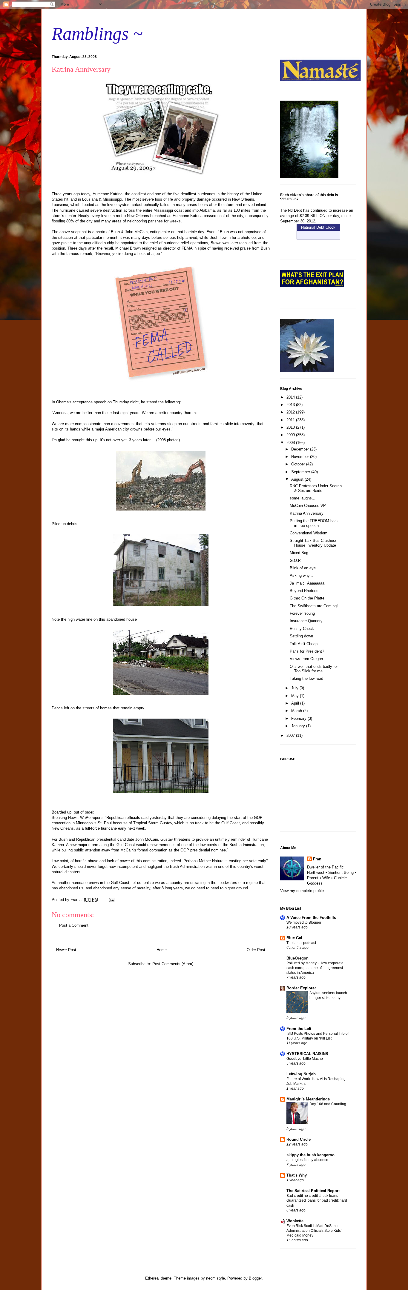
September (301, 472)
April (295, 703)
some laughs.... (303, 498)
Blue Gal (294, 938)
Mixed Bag (299, 553)
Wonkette (294, 1221)
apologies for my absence (307, 1160)
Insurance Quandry (306, 621)
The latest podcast (301, 943)
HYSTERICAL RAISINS (307, 1053)
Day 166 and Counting (327, 1104)
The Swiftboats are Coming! (314, 606)
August (298, 479)
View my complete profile (302, 890)
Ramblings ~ (97, 34)
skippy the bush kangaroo (310, 1155)
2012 (291, 412)
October (298, 464)
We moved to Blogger (303, 922)
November (300, 456)
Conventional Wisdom (308, 533)
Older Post (256, 950)
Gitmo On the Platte (307, 598)
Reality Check (302, 628)
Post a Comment (73, 925)
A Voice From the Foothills (311, 917)
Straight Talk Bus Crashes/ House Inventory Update (313, 543)
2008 (291, 442)
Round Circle (298, 1139)
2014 (291, 397)
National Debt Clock (318, 227)
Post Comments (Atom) (172, 964)
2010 (291, 427)
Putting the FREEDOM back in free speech (314, 523)
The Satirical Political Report (313, 1190)
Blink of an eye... (304, 568)
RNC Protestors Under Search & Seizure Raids (316, 488)
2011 (291, 420)
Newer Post (66, 950)
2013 (291, 404)
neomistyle (215, 1278)
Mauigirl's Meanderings (308, 1099)
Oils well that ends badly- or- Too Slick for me (314, 669)
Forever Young (302, 613)
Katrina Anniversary (306, 513)
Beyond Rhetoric (304, 590)
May (295, 696)
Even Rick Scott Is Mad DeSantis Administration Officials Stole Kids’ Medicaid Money (314, 1230)
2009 (291, 435)
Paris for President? (307, 651)
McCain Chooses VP (308, 505)
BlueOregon (297, 958)
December (300, 449)
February (299, 718)
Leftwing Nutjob (301, 1074)
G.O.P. (295, 560)
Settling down (301, 636)
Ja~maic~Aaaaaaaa (307, 583)
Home (162, 950)
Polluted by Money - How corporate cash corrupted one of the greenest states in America (314, 968)
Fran (317, 859)
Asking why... (301, 575)
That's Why (296, 1175)
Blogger (255, 1278)
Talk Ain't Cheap (303, 644)
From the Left (298, 1028)
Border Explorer (301, 988)
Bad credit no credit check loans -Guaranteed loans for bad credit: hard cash (316, 1200)
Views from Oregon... (308, 658)
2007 (291, 735)
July (295, 688)
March (297, 710)
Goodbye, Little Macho (304, 1059)
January (298, 726)
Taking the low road (306, 678)
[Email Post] (111, 899)
